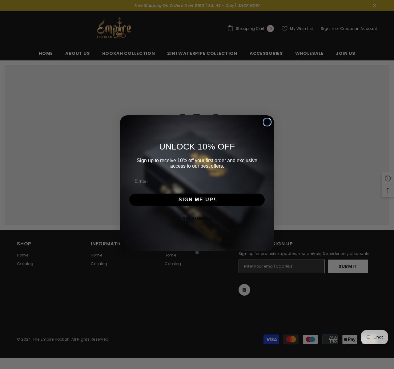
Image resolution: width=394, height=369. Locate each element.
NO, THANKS (197, 218)
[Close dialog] (267, 122)
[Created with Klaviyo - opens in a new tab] (197, 252)
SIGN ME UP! (197, 199)
